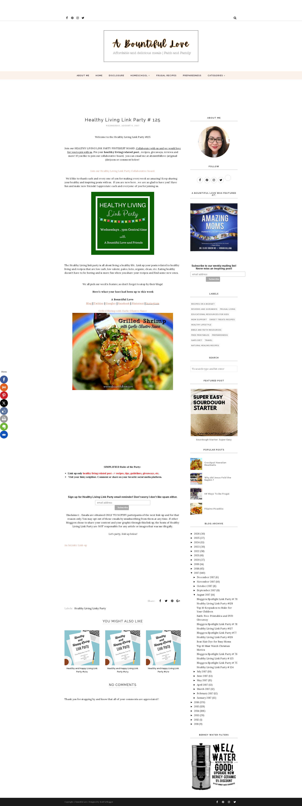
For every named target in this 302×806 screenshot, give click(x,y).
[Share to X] (166, 600)
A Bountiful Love (81, 802)
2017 (196, 572)
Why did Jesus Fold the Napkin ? (217, 478)
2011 (196, 723)
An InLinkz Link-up (75, 545)
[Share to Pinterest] (172, 600)
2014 (196, 710)
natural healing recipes (205, 346)
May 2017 (202, 680)
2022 (196, 551)
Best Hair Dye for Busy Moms (214, 641)
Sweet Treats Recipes (222, 320)
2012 (196, 719)
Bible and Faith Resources (206, 330)
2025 (196, 537)
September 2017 (206, 590)
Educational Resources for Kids (210, 314)
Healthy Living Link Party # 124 (215, 667)
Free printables (200, 335)
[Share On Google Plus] (178, 600)
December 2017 (206, 577)
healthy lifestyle (201, 325)
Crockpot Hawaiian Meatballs (215, 463)
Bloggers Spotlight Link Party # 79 (217, 599)
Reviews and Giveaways (204, 309)
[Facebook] (4, 379)
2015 (196, 706)
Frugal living (227, 309)
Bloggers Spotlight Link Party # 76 (217, 654)
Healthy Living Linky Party (90, 608)
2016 (196, 702)
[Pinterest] (4, 395)
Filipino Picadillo (214, 509)
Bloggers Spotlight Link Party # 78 (217, 624)
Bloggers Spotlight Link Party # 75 (217, 662)
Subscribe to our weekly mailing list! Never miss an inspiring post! (214, 267)
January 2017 (204, 697)
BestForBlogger (106, 802)
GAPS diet (196, 340)
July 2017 (202, 671)
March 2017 (203, 688)
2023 (197, 546)
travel (208, 340)
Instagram (152, 303)
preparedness (220, 335)
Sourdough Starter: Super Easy (214, 439)
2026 (197, 533)
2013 (196, 715)
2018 (196, 568)
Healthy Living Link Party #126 (215, 637)
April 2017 (202, 684)
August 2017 (203, 594)
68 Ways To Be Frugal (216, 494)
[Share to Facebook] (160, 600)
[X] (4, 403)
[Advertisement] (57, 7)
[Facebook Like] (4, 411)
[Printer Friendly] (4, 419)
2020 (197, 559)
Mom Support (199, 320)
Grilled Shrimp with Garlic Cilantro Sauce (122, 310)
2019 (196, 564)
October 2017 (204, 586)
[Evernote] (4, 427)
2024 (197, 542)
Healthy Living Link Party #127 (215, 628)
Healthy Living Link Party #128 (215, 603)
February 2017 (205, 693)
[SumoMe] (4, 434)
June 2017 (202, 675)
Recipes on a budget (203, 304)
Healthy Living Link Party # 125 (215, 658)
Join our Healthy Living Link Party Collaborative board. (122, 171)
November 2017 (206, 581)
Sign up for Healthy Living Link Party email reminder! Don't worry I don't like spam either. (122, 497)
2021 (196, 555)
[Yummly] (4, 387)
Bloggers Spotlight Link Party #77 (217, 632)
